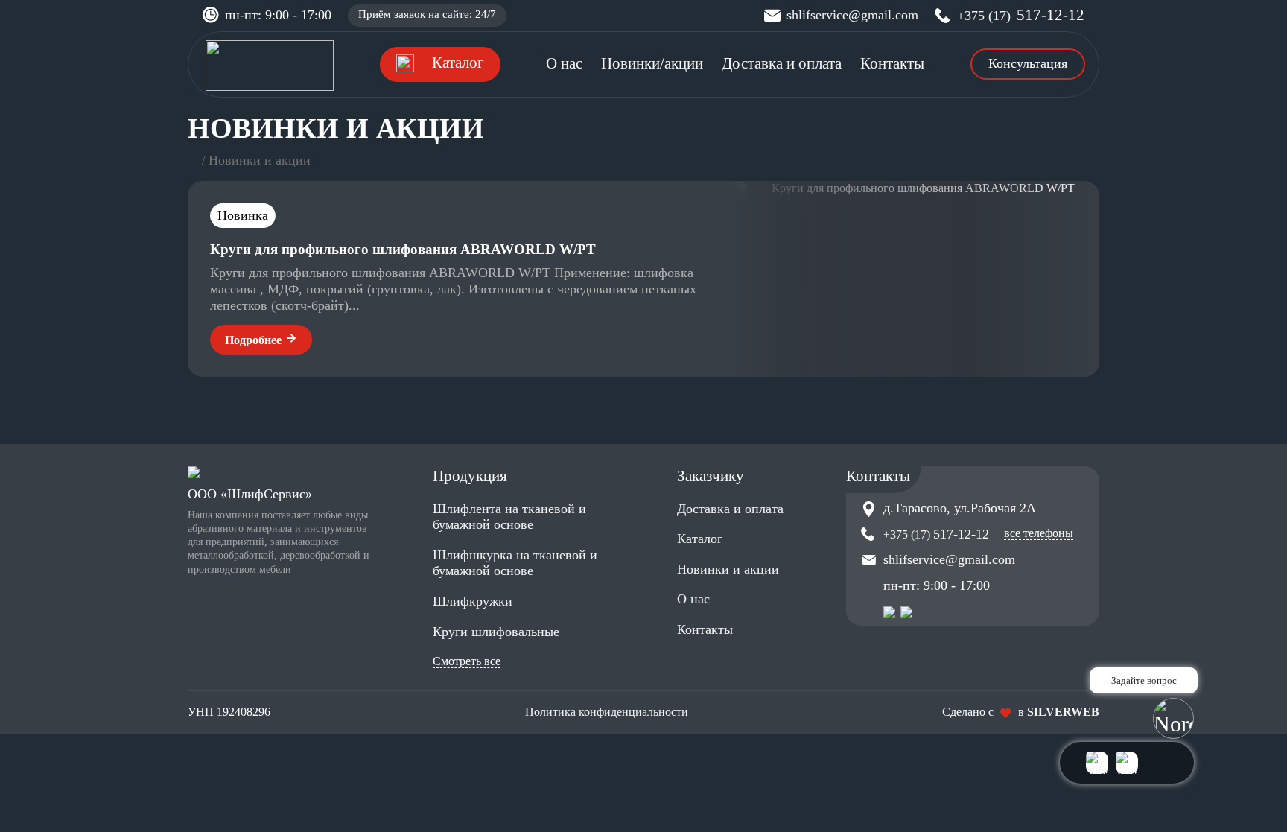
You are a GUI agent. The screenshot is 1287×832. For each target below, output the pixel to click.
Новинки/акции (652, 63)
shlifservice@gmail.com (852, 14)
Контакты (892, 63)
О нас (564, 63)
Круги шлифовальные (496, 631)
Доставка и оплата (782, 63)
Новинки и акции (728, 569)
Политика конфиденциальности (606, 711)
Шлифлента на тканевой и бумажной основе (509, 517)
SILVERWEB (1063, 711)
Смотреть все (466, 661)
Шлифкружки (472, 601)
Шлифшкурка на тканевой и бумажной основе (515, 563)
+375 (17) (1020, 15)
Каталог (699, 538)
